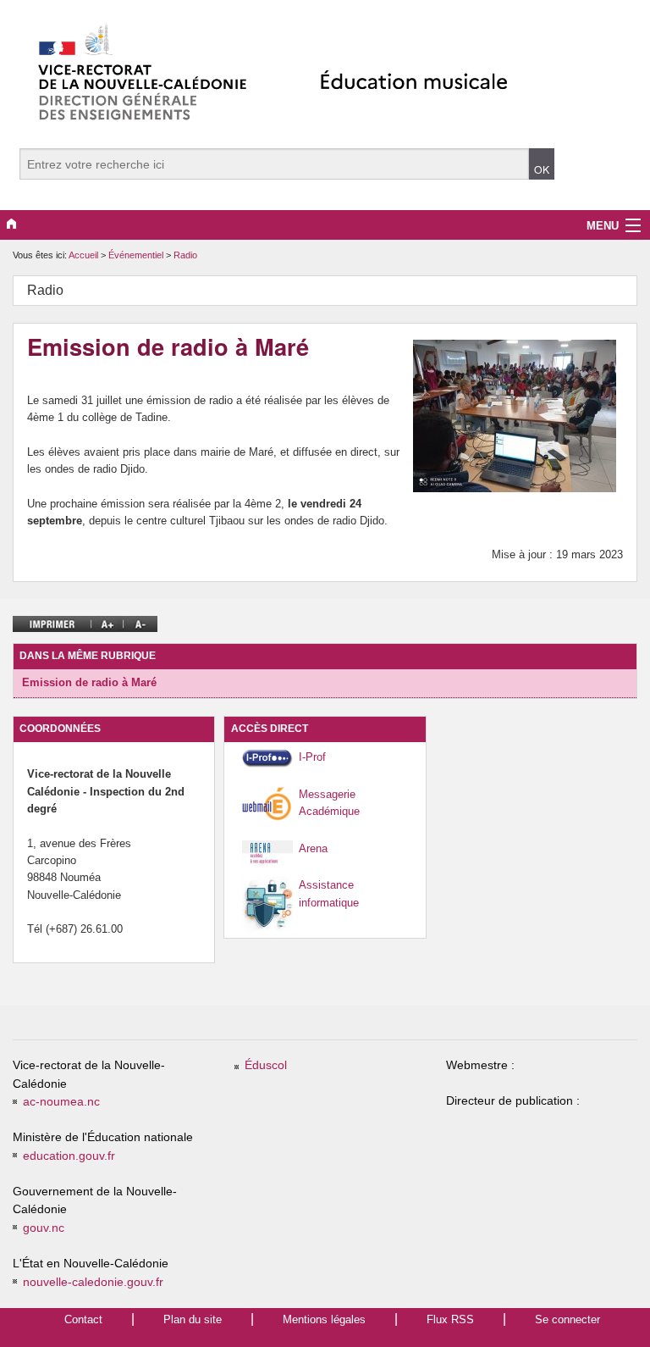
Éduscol (266, 1065)
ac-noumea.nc (61, 1101)
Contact (83, 1319)
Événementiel (137, 255)
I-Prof (312, 757)
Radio (185, 255)
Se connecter (567, 1319)
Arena (313, 848)
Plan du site (192, 1319)
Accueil (83, 255)
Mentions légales (324, 1319)
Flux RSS (450, 1319)
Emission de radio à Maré (89, 682)
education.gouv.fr (69, 1156)
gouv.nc (43, 1228)
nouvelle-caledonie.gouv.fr (93, 1282)
